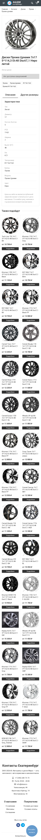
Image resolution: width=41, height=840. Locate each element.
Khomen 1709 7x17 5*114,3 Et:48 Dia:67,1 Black (10, 274)
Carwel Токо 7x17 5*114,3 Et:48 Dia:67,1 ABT (10, 346)
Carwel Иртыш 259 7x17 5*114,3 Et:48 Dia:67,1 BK (9, 561)
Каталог (14, 9)
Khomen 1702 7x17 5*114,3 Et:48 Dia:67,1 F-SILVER (30, 597)
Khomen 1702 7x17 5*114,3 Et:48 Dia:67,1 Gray (30, 238)
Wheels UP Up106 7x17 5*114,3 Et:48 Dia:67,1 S (29, 633)
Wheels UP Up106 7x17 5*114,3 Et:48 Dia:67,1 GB (29, 418)
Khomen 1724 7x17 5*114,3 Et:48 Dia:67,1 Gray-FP (10, 705)
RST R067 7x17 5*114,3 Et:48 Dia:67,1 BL (30, 561)
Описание (10, 94)
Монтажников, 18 (20, 794)
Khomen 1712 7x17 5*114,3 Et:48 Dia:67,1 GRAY (30, 740)
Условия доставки (30, 806)
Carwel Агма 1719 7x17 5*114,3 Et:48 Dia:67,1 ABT (9, 382)
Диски (23, 9)
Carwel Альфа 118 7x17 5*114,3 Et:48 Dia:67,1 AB (9, 525)
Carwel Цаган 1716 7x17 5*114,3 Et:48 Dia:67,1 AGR (29, 525)
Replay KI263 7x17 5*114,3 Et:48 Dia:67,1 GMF (30, 669)
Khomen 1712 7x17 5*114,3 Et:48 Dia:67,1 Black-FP (30, 310)
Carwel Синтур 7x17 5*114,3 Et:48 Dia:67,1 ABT (30, 489)
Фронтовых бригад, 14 (20, 791)
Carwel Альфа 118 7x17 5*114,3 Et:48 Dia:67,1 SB (29, 346)
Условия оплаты (30, 809)
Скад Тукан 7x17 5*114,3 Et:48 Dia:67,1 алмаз (30, 454)
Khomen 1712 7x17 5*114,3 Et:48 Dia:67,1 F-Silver (30, 705)
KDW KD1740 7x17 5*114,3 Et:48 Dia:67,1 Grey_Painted (10, 740)
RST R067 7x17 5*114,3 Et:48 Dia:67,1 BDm (30, 274)
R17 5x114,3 (27, 83)
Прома (31, 9)
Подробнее (10, 248)
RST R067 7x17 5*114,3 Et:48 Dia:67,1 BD (10, 310)
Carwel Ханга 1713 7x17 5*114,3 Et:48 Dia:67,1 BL (29, 382)
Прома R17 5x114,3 (9, 86)
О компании (10, 806)
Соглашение (10, 812)
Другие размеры (29, 94)
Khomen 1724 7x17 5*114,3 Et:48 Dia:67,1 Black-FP (10, 489)
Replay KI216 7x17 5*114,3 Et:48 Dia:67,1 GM (10, 633)
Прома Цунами (15, 83)
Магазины (10, 809)
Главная (5, 9)
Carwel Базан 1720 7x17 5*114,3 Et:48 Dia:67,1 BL (9, 418)
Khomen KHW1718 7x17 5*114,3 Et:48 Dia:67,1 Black (9, 597)
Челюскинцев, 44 (20, 787)
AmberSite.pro (20, 836)
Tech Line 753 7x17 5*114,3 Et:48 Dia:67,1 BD (10, 238)
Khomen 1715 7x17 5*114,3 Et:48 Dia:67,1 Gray (10, 669)
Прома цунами (7, 11)
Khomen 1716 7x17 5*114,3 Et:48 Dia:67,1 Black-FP (10, 454)
